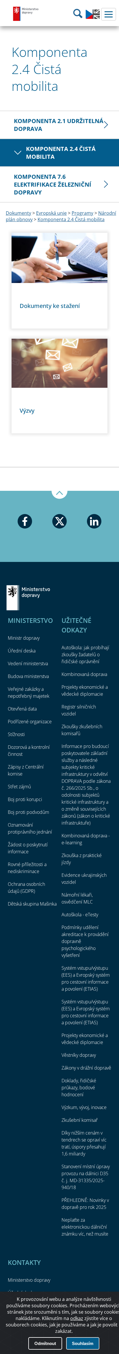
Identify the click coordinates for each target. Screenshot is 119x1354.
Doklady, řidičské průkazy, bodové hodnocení (79, 1087)
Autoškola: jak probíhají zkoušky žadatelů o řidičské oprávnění (85, 654)
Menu (108, 14)
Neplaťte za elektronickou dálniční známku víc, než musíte (85, 1227)
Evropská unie (51, 213)
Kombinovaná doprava (84, 674)
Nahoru (59, 495)
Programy (82, 213)
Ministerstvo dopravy (26, 13)
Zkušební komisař (80, 1120)
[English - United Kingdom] (92, 17)
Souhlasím (82, 1343)
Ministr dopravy (24, 638)
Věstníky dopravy (79, 1055)
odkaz (76, 1318)
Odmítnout (45, 1343)
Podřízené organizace (30, 721)
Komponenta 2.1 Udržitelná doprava (58, 125)
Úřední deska (22, 651)
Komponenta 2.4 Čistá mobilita (61, 153)
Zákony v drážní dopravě (86, 1068)
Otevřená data (22, 709)
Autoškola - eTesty (80, 914)
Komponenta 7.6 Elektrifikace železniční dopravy (52, 184)
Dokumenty (18, 213)
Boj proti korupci (25, 799)
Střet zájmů (19, 786)
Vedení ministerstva (28, 663)
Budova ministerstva (28, 676)
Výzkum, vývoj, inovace (84, 1107)
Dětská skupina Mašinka (32, 904)
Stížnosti (16, 734)
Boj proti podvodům (28, 812)
